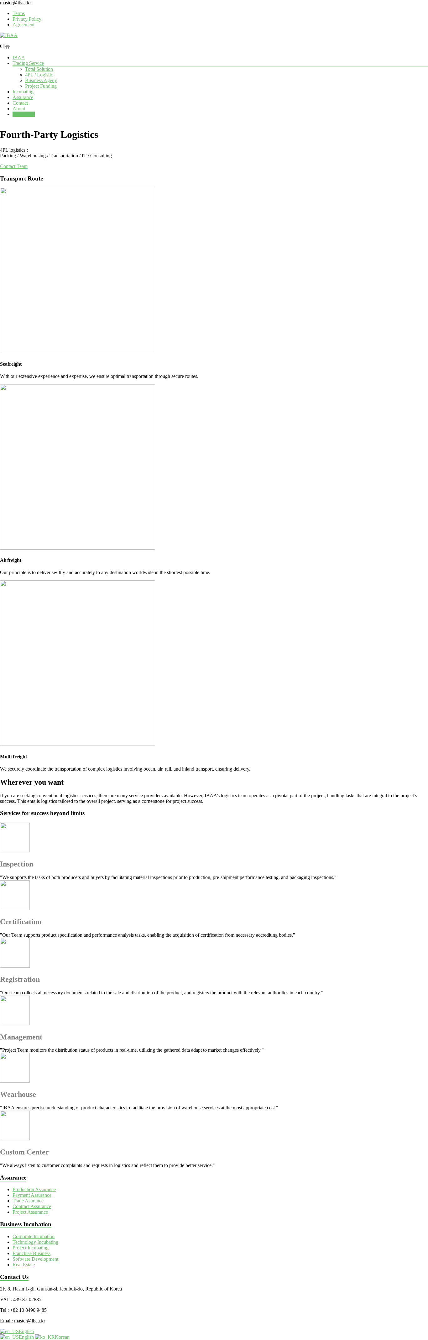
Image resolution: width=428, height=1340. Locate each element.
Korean (62, 1337)
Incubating (23, 91)
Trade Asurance (28, 1200)
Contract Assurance (32, 1206)
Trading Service (28, 63)
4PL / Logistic (39, 74)
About (19, 108)
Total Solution (39, 69)
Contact (20, 103)
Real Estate (24, 1264)
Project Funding (41, 86)
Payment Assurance (32, 1195)
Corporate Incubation (34, 1236)
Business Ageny (41, 80)
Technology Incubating (35, 1242)
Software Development (35, 1259)
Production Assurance (34, 1189)
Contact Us (24, 114)
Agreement (23, 24)
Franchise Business (31, 1253)
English (26, 1331)
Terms (19, 13)
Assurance (23, 97)
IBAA (19, 57)
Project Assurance (30, 1212)
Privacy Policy (27, 19)
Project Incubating (31, 1247)
